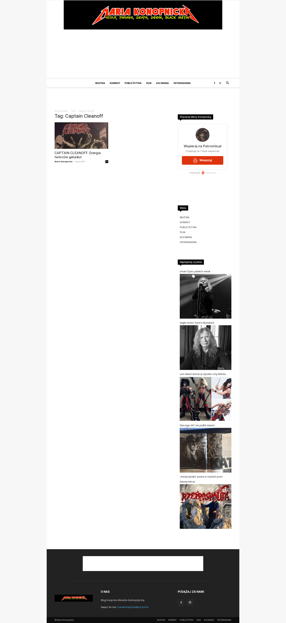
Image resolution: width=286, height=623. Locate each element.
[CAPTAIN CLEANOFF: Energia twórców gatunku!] (81, 135)
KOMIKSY (115, 83)
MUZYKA (100, 83)
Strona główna (61, 111)
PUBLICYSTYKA (133, 83)
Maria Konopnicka (63, 161)
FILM (148, 83)
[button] (227, 83)
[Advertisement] (143, 54)
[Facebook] (214, 83)
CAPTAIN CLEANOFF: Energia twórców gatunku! (78, 155)
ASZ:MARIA (162, 83)
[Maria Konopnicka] (143, 14)
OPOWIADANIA (182, 83)
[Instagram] (220, 83)
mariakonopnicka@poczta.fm (132, 607)
